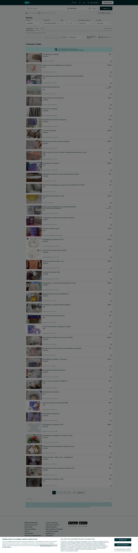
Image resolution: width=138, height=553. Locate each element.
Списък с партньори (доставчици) (69, 550)
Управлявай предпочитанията (122, 549)
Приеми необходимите (123, 544)
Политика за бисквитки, (46, 545)
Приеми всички (123, 539)
